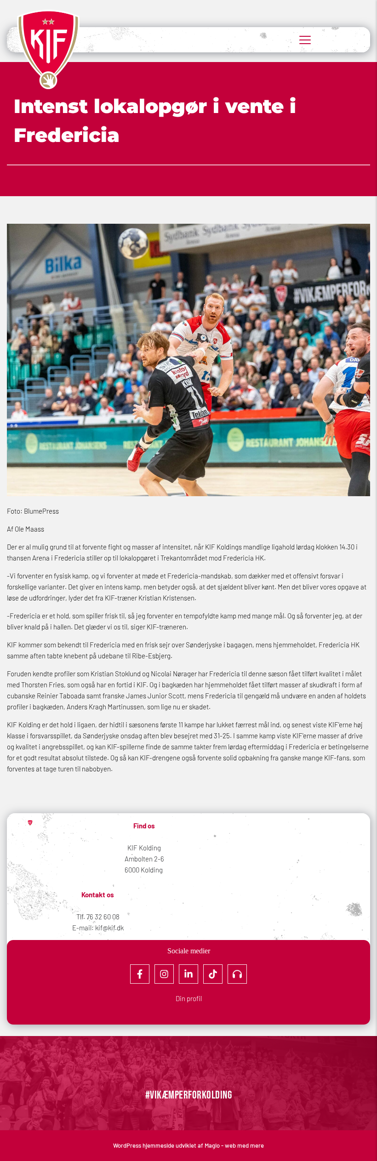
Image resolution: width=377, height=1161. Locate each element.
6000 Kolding (144, 870)
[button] (305, 39)
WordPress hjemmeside (144, 1145)
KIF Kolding (144, 848)
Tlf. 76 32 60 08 (98, 916)
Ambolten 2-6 (144, 859)
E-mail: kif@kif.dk (98, 927)
